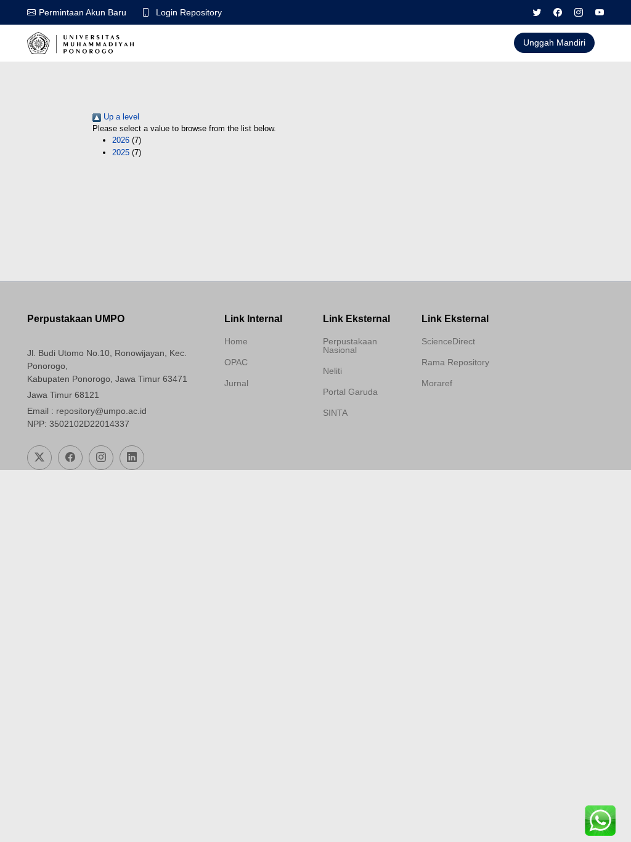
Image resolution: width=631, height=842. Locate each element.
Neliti (332, 370)
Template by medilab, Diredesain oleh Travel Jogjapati (265, 413)
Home (236, 341)
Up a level (120, 116)
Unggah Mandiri (554, 42)
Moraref (436, 383)
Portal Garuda (350, 391)
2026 (120, 140)
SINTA (335, 412)
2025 (120, 152)
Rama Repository (455, 362)
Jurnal (236, 383)
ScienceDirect (448, 341)
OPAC (236, 362)
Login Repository (189, 12)
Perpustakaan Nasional (350, 345)
